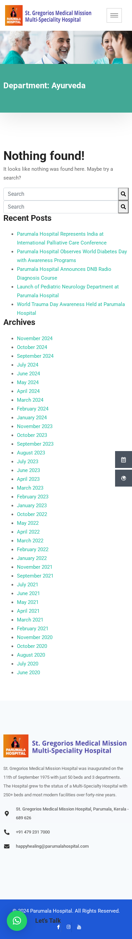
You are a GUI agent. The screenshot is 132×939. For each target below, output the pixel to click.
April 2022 (28, 532)
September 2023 (35, 444)
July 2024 (27, 365)
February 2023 (32, 497)
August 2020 (31, 655)
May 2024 (28, 382)
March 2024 (30, 400)
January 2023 (32, 505)
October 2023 (32, 435)
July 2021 (27, 585)
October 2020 (32, 646)
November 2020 (34, 637)
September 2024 (35, 356)
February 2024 (32, 409)
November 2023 (34, 426)
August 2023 (31, 453)
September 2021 (35, 576)
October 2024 (32, 347)
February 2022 (32, 549)
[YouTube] (76, 927)
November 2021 (34, 567)
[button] (17, 921)
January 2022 (32, 558)
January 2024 (32, 418)
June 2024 (28, 374)
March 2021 (30, 620)
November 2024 (34, 338)
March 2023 (30, 488)
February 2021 (32, 629)
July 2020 (27, 664)
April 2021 (28, 611)
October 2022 (32, 514)
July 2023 (27, 462)
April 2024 (28, 391)
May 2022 (28, 523)
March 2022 (30, 541)
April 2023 (28, 479)
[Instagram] (66, 927)
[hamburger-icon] (114, 15)
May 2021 (28, 602)
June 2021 (28, 593)
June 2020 (28, 673)
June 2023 (28, 470)
